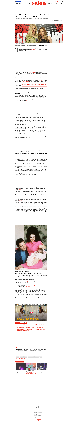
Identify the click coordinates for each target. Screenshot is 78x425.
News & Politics (18, 3)
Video (61, 3)
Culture (25, 3)
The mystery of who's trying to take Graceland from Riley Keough (30, 327)
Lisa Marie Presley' (34, 49)
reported (27, 100)
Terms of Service (38, 407)
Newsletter (51, 1)
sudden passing (32, 72)
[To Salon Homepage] (39, 2)
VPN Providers (39, 419)
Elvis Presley (40, 80)
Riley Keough (23, 358)
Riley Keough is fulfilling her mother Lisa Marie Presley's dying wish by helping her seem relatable (34, 85)
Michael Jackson (26, 81)
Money (56, 3)
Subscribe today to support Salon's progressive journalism (34, 286)
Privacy (38, 406)
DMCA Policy (39, 420)
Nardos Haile (20, 346)
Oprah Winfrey (25, 281)
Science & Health (50, 3)
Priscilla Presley (18, 358)
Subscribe (19, 1)
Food (30, 3)
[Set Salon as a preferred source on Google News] (41, 45)
